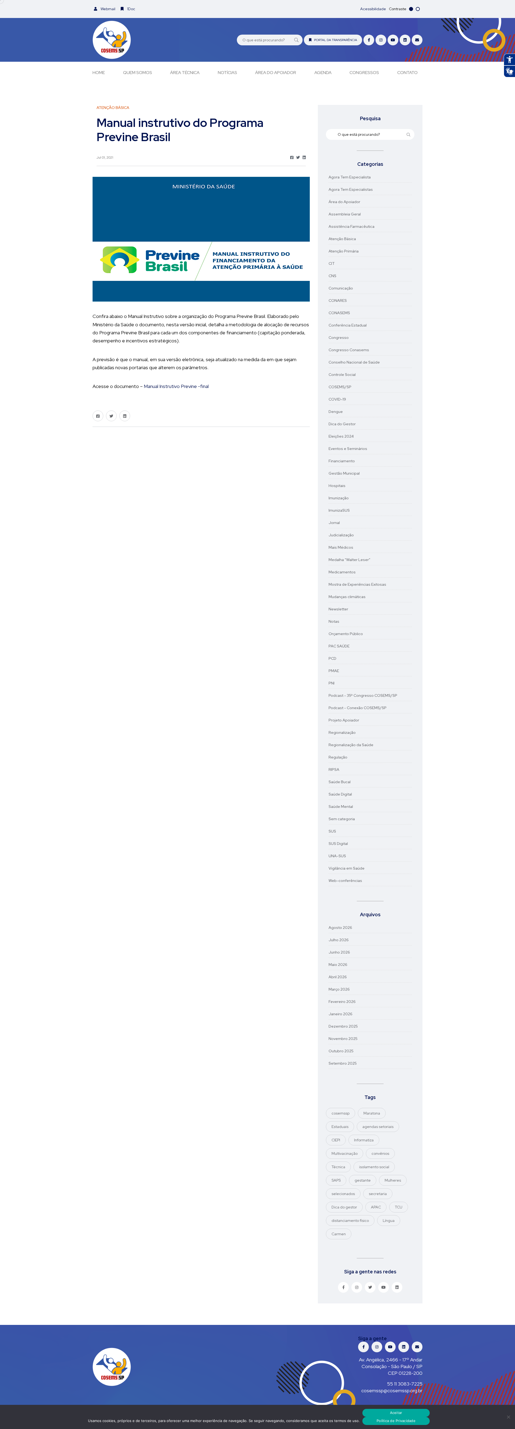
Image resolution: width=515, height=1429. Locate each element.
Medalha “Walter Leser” (349, 559)
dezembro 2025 (343, 1026)
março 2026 (339, 989)
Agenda (323, 72)
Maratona (371, 1113)
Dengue (336, 411)
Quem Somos (137, 72)
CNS (332, 275)
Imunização (339, 498)
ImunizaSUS (339, 510)
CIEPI (336, 1140)
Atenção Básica (342, 238)
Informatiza (364, 1140)
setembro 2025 (343, 1063)
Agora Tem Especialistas (351, 189)
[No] (508, 1417)
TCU (398, 1207)
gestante (363, 1180)
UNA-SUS (337, 855)
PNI (331, 683)
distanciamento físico (350, 1220)
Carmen (339, 1234)
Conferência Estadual (348, 325)
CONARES (338, 300)
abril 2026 (338, 976)
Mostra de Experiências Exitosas (357, 584)
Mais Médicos (341, 547)
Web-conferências (345, 880)
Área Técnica (185, 72)
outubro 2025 (341, 1051)
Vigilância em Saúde (347, 868)
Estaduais (340, 1126)
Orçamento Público (346, 633)
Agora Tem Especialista (350, 177)
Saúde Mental (341, 806)
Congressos (364, 72)
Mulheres (393, 1180)
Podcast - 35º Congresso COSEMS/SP (363, 695)
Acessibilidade (373, 8)
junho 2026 (339, 952)
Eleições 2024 (341, 436)
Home (99, 72)
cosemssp (341, 1113)
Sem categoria (342, 818)
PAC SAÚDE (339, 646)
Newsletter (338, 609)
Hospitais (337, 485)
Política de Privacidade (396, 1421)
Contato (407, 72)
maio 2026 (338, 964)
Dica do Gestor (342, 424)
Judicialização (341, 535)
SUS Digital (338, 843)
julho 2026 (339, 939)
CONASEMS (339, 312)
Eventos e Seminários (348, 448)
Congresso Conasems (349, 349)
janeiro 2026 (340, 1014)
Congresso (339, 337)
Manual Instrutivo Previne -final (176, 386)
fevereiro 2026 (342, 1001)
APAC (376, 1207)
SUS (332, 831)
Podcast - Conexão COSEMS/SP (358, 707)
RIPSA (334, 769)
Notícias (227, 72)
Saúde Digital (340, 794)
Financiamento (342, 461)
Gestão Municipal (344, 473)
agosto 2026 (340, 927)
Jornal (334, 522)
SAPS (336, 1180)
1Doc (130, 8)
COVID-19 (337, 399)
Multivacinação (345, 1153)
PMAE (334, 670)
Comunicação (341, 288)
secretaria (378, 1193)
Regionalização (342, 732)
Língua (389, 1220)
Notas (334, 621)
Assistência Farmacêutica (351, 226)
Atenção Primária (344, 251)
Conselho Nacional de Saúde (354, 362)
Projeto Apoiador (344, 720)
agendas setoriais (377, 1126)
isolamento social (374, 1166)
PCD (332, 658)
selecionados (343, 1193)
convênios (380, 1153)
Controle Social (342, 374)
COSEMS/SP (340, 386)
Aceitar (396, 1412)
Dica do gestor (344, 1207)
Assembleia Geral (345, 214)
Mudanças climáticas (347, 596)
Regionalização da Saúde (351, 744)
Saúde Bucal (340, 781)
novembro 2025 (343, 1038)
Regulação (338, 757)
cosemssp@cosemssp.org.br (391, 1390)
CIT (332, 263)
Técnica (338, 1166)
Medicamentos (342, 572)
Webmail (107, 8)
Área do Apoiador (275, 72)
